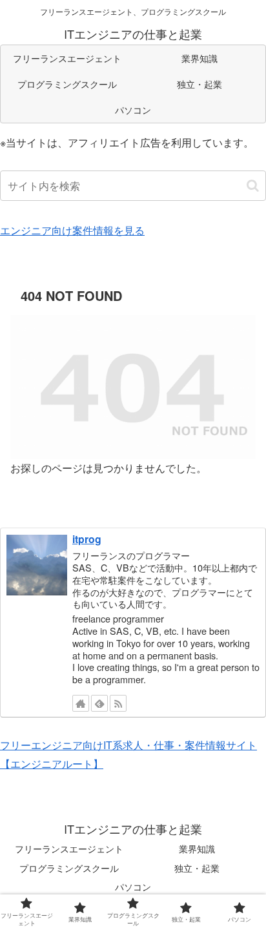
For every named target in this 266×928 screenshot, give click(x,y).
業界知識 (197, 848)
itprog (86, 538)
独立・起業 (197, 867)
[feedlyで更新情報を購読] (99, 703)
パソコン (133, 886)
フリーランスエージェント (69, 848)
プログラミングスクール (69, 867)
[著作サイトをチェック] (80, 703)
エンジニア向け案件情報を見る (72, 230)
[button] (252, 185)
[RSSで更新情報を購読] (118, 703)
